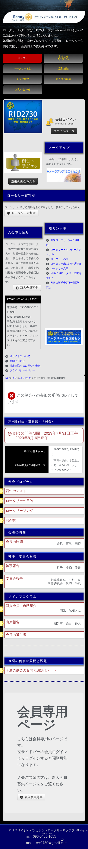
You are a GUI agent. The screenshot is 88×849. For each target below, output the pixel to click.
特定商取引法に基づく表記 (25, 365)
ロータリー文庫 (59, 268)
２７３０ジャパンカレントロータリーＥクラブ (43, 830)
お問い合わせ (22, 89)
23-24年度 (25, 377)
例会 (14, 377)
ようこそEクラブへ (63, 58)
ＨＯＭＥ (23, 57)
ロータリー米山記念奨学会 (65, 263)
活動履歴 (63, 68)
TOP (7, 377)
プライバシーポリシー (22, 370)
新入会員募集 (63, 78)
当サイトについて (20, 356)
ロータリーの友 (59, 259)
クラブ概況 (22, 78)
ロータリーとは (23, 68)
